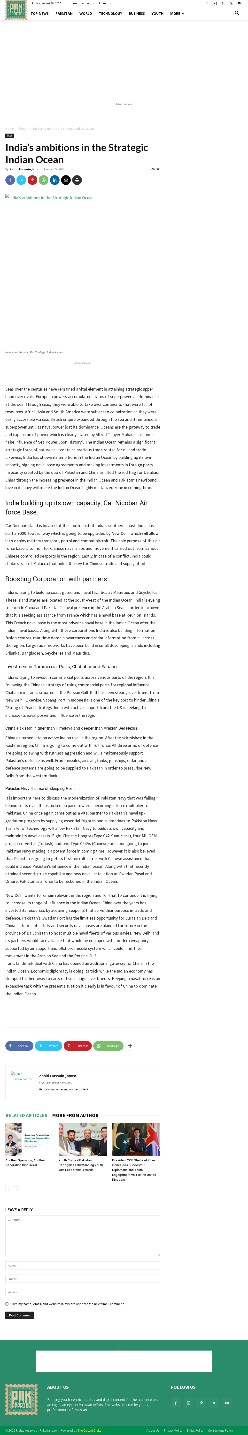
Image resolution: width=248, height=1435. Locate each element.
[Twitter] (231, 3)
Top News (40, 13)
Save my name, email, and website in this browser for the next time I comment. (67, 1304)
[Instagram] (215, 3)
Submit (103, 3)
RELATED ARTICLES (26, 1115)
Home (74, 3)
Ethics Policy (195, 1430)
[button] (237, 13)
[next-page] (16, 1189)
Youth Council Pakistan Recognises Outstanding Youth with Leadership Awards (81, 1165)
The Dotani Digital (90, 1430)
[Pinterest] (223, 3)
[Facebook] (207, 3)
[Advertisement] (124, 59)
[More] (130, 1046)
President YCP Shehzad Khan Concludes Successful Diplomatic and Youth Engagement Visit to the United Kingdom (134, 1169)
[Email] (66, 180)
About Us (88, 3)
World (85, 13)
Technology (110, 13)
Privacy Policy (173, 1430)
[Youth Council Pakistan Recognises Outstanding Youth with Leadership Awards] (83, 1139)
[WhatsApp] (43, 180)
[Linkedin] (55, 180)
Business (137, 13)
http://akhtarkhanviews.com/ (55, 1082)
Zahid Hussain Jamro (25, 169)
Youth (157, 13)
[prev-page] (8, 1189)
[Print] (77, 180)
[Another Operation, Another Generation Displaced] (29, 1139)
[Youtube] (239, 3)
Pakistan (64, 13)
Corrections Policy (220, 1430)
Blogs (22, 129)
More (175, 13)
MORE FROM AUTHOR (75, 1115)
